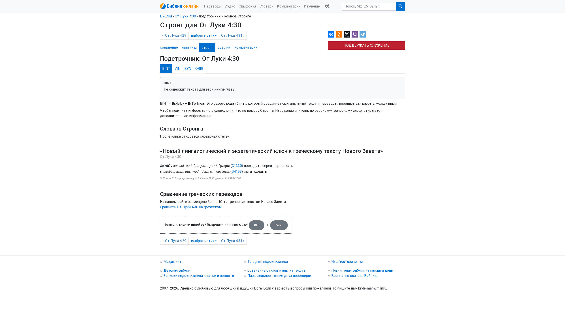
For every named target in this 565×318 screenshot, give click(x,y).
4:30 (185, 16)
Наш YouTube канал (347, 261)
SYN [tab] (188, 68)
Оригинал (189, 47)
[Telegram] (363, 34)
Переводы (213, 6)
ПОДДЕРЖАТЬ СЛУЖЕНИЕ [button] (366, 45)
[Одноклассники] (339, 34)
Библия (166, 16)
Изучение (312, 6)
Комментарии (288, 6)
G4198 (237, 171)
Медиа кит (172, 261)
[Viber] (355, 34)
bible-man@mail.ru (372, 288)
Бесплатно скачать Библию (354, 276)
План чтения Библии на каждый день (362, 270)
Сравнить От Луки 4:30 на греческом (191, 207)
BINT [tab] (166, 68)
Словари (266, 6)
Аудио (230, 6)
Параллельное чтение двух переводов (279, 276)
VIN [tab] (177, 68)
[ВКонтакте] (331, 34)
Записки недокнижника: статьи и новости (199, 276)
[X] (347, 34)
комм (245, 47)
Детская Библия (177, 270)
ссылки (224, 47)
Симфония (247, 6)
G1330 (237, 166)
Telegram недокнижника (267, 261)
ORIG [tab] (199, 68)
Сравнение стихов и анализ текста (276, 270)
